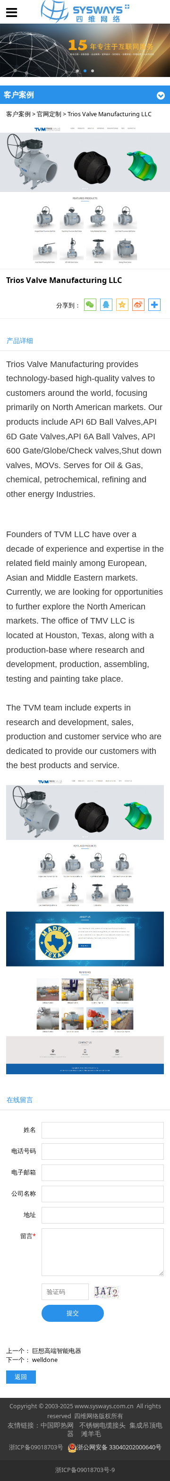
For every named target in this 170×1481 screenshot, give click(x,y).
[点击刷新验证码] (106, 1292)
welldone (45, 1360)
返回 (21, 1377)
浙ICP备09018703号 (36, 1447)
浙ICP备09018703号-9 (85, 1470)
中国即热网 (57, 1425)
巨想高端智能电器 (56, 1351)
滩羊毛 (91, 1434)
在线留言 (20, 1099)
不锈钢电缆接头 (102, 1425)
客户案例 (18, 114)
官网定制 (49, 114)
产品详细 (20, 340)
